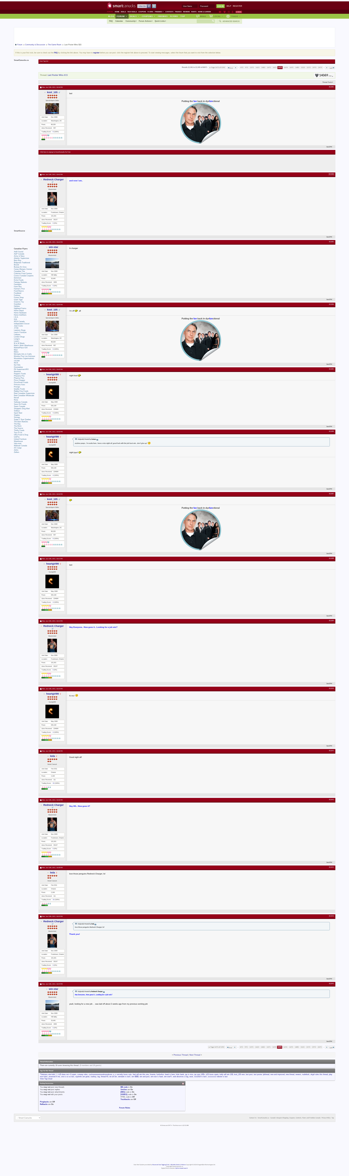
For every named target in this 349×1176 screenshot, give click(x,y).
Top (182, 16)
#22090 (331, 688)
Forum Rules (124, 1108)
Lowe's (16, 341)
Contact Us (253, 1118)
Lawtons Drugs (20, 330)
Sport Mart (18, 413)
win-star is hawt (157, 1077)
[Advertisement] (90, 163)
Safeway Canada (20, 402)
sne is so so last (67, 1077)
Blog (111, 16)
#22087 (331, 494)
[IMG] (123, 1092)
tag (98, 1077)
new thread (290, 1074)
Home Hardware (20, 313)
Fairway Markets (20, 282)
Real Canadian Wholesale (24, 395)
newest (298, 1074)
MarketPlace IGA (21, 348)
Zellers (16, 452)
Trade (235, 16)
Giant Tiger (18, 300)
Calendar (119, 21)
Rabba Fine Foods (21, 391)
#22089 (331, 621)
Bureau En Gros (20, 267)
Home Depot (19, 311)
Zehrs (16, 450)
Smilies (124, 1089)
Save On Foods (20, 404)
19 (53, 783)
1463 (263, 67)
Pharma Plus (19, 378)
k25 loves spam (212, 1074)
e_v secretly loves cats (122, 1074)
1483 (297, 67)
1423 (257, 67)
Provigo (17, 387)
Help (228, 6)
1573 (309, 67)
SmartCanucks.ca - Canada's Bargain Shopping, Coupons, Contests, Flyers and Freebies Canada (289, 1118)
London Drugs (19, 337)
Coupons (142, 12)
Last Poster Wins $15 (58, 75)
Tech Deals (132, 12)
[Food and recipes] (229, 12)
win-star (53, 247)
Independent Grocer (21, 324)
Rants (193, 12)
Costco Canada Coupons (24, 276)
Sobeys (17, 411)
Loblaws (17, 335)
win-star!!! (168, 1077)
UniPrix (17, 437)
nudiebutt (305, 1074)
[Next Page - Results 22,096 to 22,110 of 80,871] (326, 67)
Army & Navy (19, 256)
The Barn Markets (21, 422)
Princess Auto (19, 385)
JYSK (16, 328)
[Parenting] (232, 12)
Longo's (17, 339)
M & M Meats (19, 343)
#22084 (331, 304)
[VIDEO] (124, 1094)
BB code (124, 1087)
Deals (123, 12)
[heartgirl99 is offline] (52, 392)
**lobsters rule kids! (47, 1074)
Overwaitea (18, 367)
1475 (291, 67)
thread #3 (104, 1077)
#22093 (331, 867)
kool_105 (52, 92)
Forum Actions (145, 21)
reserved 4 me (54, 1077)
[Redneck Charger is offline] (52, 198)
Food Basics (19, 291)
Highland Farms (20, 308)
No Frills (17, 365)
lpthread (266, 1074)
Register (237, 6)
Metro (16, 352)
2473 (320, 67)
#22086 (331, 431)
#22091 (331, 751)
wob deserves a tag (180, 1077)
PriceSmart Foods (21, 382)
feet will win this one (141, 1074)
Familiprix (18, 284)
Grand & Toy (19, 302)
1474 (286, 67)
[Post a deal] (238, 12)
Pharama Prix (19, 376)
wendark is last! (124, 1077)
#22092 (331, 799)
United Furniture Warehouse (20, 440)
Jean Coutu (18, 326)
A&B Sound (18, 252)
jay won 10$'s (199, 1074)
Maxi (16, 350)
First (231, 68)
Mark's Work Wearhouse (23, 345)
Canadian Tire (19, 271)
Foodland (17, 293)
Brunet (16, 265)
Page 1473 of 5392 (218, 67)
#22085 (331, 369)
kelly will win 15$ (226, 1074)
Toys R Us (18, 433)
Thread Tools (327, 82)
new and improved (277, 1074)
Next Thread (194, 1055)
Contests (169, 12)
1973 (314, 67)
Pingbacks (44, 1102)
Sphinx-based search (181, 1168)
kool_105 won (239, 1074)
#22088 (331, 558)
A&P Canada (19, 254)
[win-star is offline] (52, 263)
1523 (303, 67)
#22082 (331, 174)
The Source (18, 428)
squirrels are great (82, 1077)
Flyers (150, 12)
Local (218, 16)
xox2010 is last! (200, 1077)
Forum (122, 16)
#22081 (331, 87)
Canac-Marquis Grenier (23, 269)
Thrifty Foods (19, 430)
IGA (15, 319)
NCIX (16, 363)
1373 (252, 67)
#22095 (331, 983)
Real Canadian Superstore (24, 393)
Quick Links (160, 21)
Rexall (16, 398)
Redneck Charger (53, 179)
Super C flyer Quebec (22, 419)
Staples (17, 415)
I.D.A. (16, 317)
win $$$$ (135, 1077)
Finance (178, 12)
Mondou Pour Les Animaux (24, 356)
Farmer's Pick (19, 289)
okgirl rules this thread (319, 1074)
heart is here (170, 1074)
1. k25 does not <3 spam (66, 1074)
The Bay (17, 424)
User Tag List (44, 61)
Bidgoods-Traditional (22, 263)
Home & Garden (204, 12)
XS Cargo (18, 448)
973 (246, 67)
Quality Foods (19, 389)
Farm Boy (18, 287)
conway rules (82, 1074)
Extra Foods (19, 280)
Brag (203, 16)
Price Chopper (19, 380)
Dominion (17, 278)
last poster (258, 1074)
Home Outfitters (20, 315)
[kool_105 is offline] (52, 108)
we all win (113, 1077)
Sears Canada (19, 406)
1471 (269, 67)
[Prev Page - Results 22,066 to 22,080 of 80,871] (235, 67)
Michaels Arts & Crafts (23, 354)
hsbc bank (180, 1074)
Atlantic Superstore (21, 258)
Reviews (186, 12)
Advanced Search (231, 21)
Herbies (17, 306)
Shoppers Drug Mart (22, 409)
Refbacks (44, 1104)
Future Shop (19, 297)
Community (130, 21)
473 (241, 67)
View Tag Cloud (46, 1079)
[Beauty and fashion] (224, 12)
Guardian (17, 304)
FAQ (111, 21)
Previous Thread (181, 1055)
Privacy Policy (326, 1118)
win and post (145, 1077)
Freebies (159, 12)
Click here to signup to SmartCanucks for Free (55, 152)
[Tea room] (220, 12)
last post (249, 1074)
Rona (16, 400)
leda (52, 756)
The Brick (18, 426)
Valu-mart (17, 443)
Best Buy (17, 260)
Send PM (329, 147)
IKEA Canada (19, 321)
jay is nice (189, 1074)
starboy (93, 1077)
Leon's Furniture (20, 332)
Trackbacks (125, 1099)
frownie (152, 1074)
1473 (280, 67)
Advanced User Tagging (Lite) (160, 1165)
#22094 (331, 916)
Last (331, 68)
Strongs (17, 417)
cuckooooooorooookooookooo (100, 1074)
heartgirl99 (52, 374)
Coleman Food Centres (23, 273)
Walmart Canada (20, 446)
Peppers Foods (20, 374)
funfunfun (160, 1074)
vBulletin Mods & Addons (178, 1165)
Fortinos (17, 295)
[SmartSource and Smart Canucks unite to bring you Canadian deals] (25, 237)
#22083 (331, 242)
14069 (325, 75)
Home (117, 12)
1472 (275, 67)
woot (191, 1077)
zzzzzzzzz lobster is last (218, 1077)
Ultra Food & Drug (21, 435)
